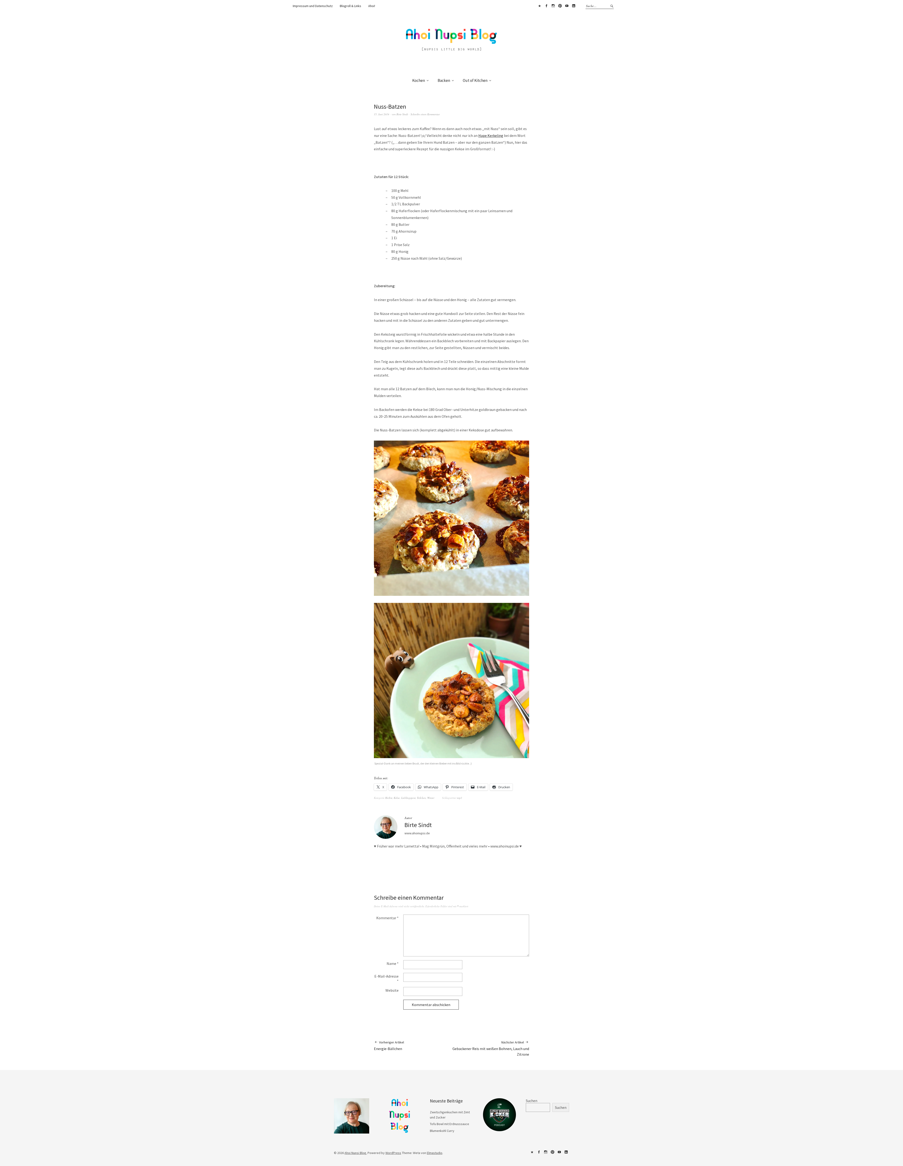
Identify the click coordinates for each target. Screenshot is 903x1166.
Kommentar (387, 917)
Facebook (546, 5)
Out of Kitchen (475, 80)
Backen (444, 80)
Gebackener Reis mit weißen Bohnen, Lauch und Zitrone (490, 1048)
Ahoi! (371, 6)
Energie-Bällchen (389, 1045)
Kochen (418, 80)
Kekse (397, 798)
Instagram (553, 5)
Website (392, 990)
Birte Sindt (402, 114)
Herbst (388, 798)
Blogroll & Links (350, 6)
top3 (459, 798)
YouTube (566, 5)
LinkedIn (573, 5)
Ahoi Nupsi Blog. (356, 1153)
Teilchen (421, 798)
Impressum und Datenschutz (313, 6)
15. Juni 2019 (381, 114)
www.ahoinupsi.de (417, 833)
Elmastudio (434, 1153)
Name (393, 963)
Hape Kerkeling (490, 135)
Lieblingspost (408, 798)
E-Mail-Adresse (386, 978)
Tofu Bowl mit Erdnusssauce (449, 1124)
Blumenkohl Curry (442, 1131)
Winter (430, 798)
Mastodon (539, 5)
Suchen (531, 1100)
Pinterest (559, 5)
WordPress (393, 1153)
